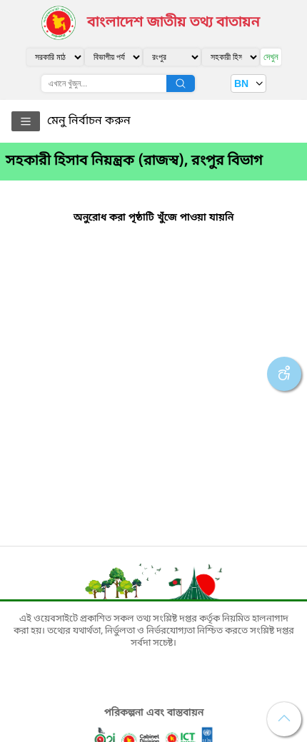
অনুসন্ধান (180, 83)
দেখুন (270, 56)
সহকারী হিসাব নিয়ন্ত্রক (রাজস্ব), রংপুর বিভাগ (134, 161)
